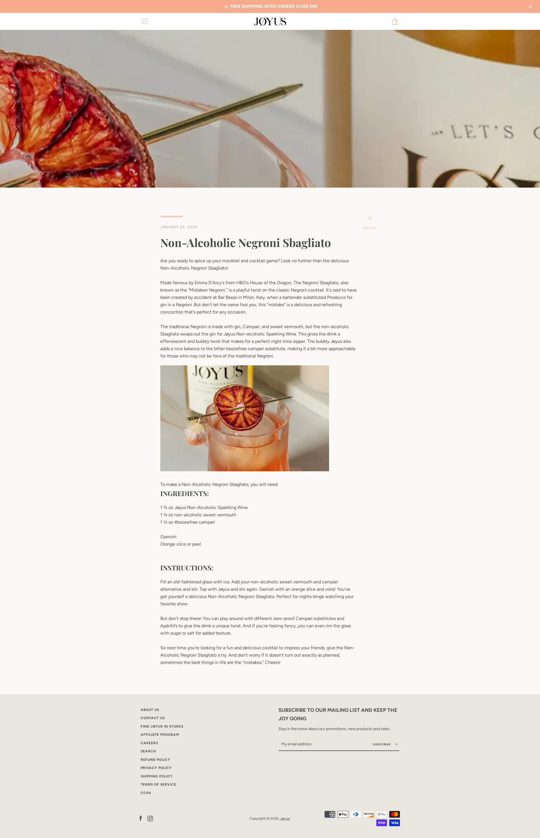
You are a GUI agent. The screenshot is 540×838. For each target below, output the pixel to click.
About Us (150, 710)
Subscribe (382, 744)
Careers (149, 743)
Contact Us (153, 718)
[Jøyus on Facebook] (140, 818)
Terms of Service (158, 784)
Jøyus (285, 818)
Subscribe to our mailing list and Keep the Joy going (337, 714)
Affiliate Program (160, 735)
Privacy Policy (156, 768)
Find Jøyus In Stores (162, 726)
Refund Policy (155, 760)
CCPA (146, 793)
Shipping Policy (157, 776)
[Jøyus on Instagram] (150, 818)
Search (148, 751)
